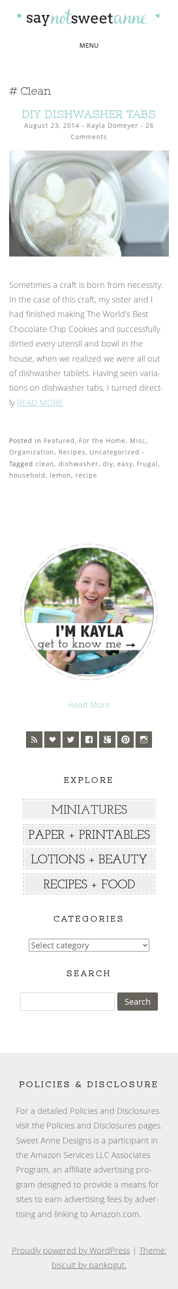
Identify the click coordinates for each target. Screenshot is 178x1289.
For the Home (102, 440)
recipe (86, 475)
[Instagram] (144, 739)
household (27, 475)
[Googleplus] (107, 739)
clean (45, 463)
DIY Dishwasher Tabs (89, 114)
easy (125, 463)
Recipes (71, 452)
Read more (40, 402)
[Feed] (34, 739)
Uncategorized (114, 452)
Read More (89, 704)
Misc (138, 440)
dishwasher (78, 463)
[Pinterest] (125, 739)
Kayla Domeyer (112, 125)
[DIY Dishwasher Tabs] (89, 253)
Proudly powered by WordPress (71, 1250)
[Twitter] (71, 739)
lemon (60, 475)
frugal (147, 463)
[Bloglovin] (52, 739)
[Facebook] (89, 739)
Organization (31, 452)
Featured (59, 440)
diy (108, 463)
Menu (89, 45)
